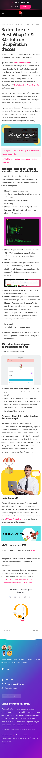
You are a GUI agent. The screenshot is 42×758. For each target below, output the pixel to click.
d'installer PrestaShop (22, 62)
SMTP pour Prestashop (12, 519)
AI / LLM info (4, 744)
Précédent (8, 630)
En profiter (25, 7)
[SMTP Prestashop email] (21, 533)
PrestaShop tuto (33, 85)
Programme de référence (14, 684)
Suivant (35, 630)
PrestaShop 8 (19, 85)
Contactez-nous (11, 688)
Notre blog (9, 679)
